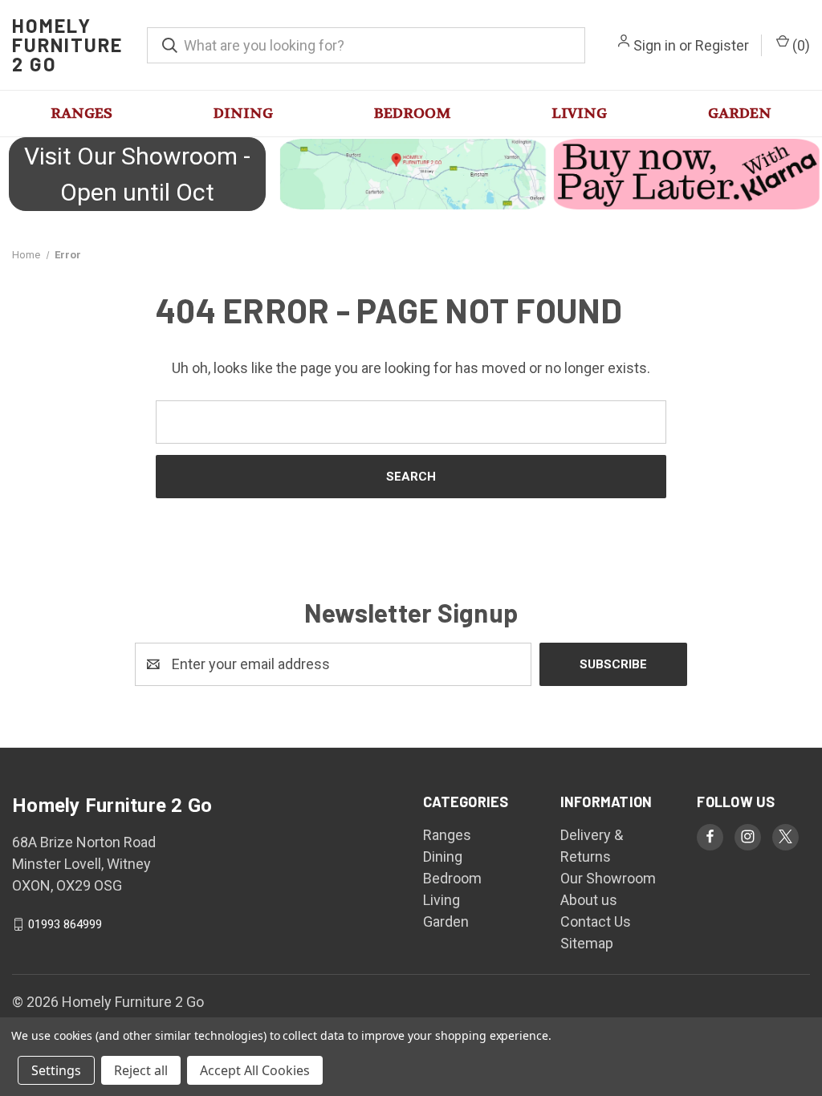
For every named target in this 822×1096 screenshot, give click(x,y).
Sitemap (586, 943)
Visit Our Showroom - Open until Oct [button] (137, 174)
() (799, 45)
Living (579, 113)
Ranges (81, 113)
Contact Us (595, 921)
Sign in (654, 45)
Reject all (141, 1070)
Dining (243, 113)
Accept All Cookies (255, 1070)
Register (722, 45)
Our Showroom (608, 878)
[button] (410, 174)
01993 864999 (65, 924)
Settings (56, 1070)
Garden (739, 113)
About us (588, 899)
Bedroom (412, 113)
